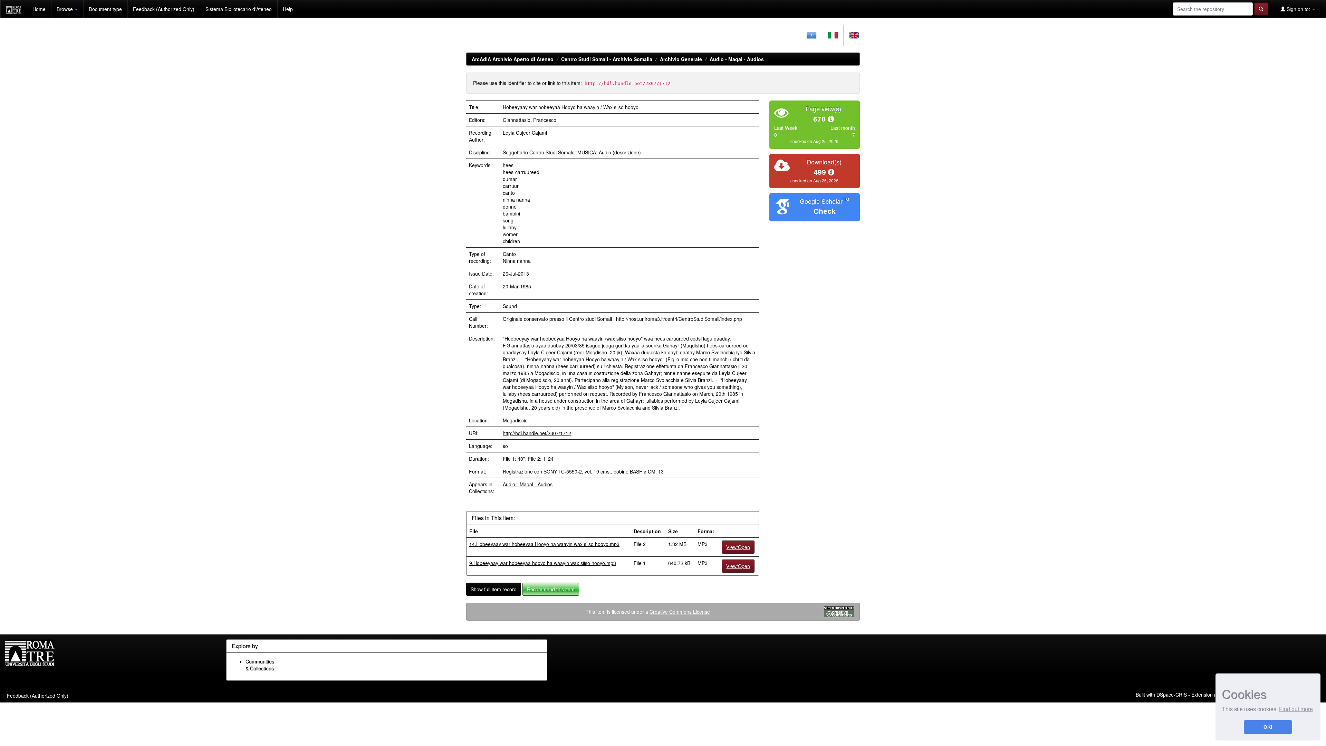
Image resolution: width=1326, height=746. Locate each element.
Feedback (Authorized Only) (163, 9)
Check (825, 211)
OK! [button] (1267, 727)
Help (288, 9)
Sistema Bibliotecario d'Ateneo (238, 9)
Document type (105, 9)
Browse (65, 9)
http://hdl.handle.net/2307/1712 (537, 433)
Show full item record (494, 589)
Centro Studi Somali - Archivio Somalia (606, 59)
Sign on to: (1298, 9)
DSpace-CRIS (1171, 694)
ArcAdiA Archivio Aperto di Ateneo (513, 59)
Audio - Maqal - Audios (737, 59)
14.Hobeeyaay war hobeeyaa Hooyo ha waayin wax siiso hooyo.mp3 (544, 544)
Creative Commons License (680, 611)
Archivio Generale (681, 59)
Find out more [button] (1296, 709)
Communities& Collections (260, 665)
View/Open (738, 547)
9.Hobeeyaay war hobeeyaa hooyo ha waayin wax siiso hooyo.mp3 (542, 563)
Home (39, 9)
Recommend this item (551, 589)
